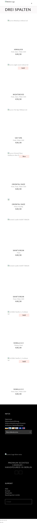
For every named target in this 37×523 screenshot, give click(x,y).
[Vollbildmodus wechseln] (2, 520)
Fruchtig (20, 206)
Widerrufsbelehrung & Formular (15, 423)
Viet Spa (18, 138)
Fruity (12, 97)
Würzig (16, 345)
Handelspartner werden (12, 495)
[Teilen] (4, 520)
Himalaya (18, 49)
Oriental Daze (18, 184)
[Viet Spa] (17, 122)
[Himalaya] (18, 33)
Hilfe (6, 489)
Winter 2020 (22, 52)
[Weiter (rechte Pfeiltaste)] (2, 522)
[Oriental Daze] (18, 166)
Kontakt (7, 491)
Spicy (16, 52)
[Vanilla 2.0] (18, 325)
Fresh (12, 52)
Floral (18, 253)
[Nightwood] (18, 77)
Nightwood (18, 94)
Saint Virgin (18, 250)
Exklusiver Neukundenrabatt (14, 425)
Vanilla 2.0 (18, 343)
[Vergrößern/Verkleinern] (0, 520)
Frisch (16, 206)
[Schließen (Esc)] (6, 520)
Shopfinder (8, 493)
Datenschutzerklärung (12, 421)
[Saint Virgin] (18, 233)
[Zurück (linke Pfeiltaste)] (0, 522)
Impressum (8, 419)
